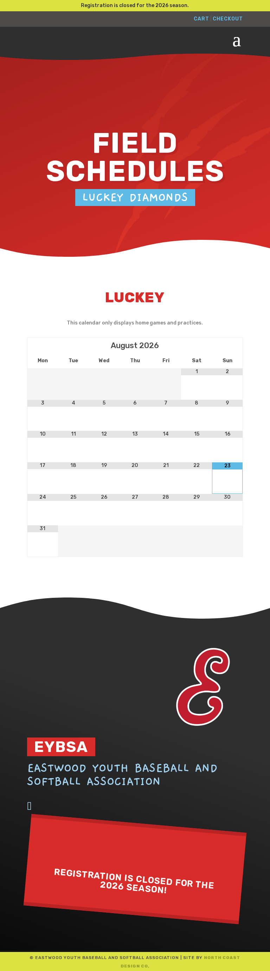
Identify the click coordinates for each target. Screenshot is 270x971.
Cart (201, 19)
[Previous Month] (42, 345)
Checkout (228, 19)
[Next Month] (227, 345)
